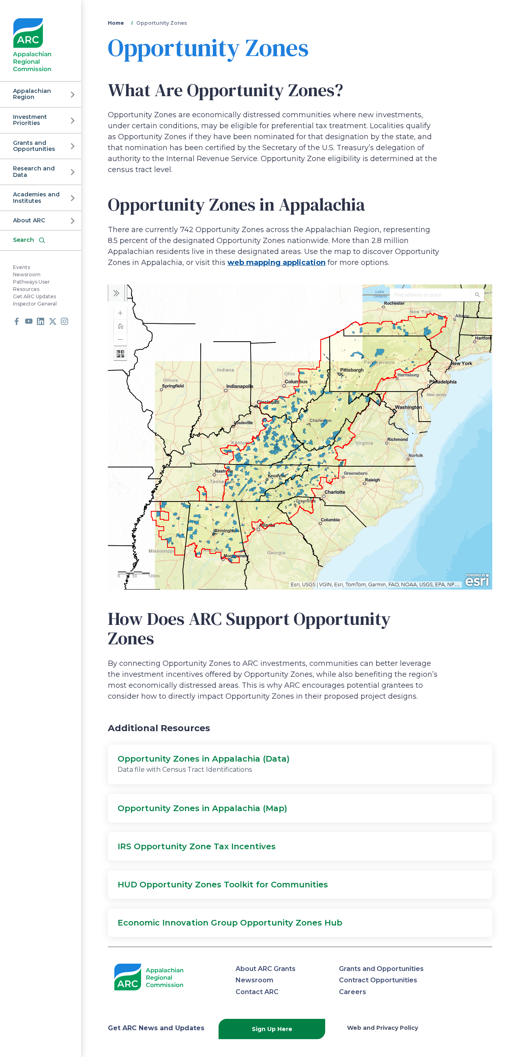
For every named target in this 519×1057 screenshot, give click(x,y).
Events (21, 267)
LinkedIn (40, 321)
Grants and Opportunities (34, 146)
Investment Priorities (30, 120)
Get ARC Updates (34, 296)
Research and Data (34, 171)
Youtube (28, 321)
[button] (300, 764)
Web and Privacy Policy (382, 1027)
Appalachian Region (32, 94)
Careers (352, 992)
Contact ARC (257, 992)
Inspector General (35, 304)
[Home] (32, 44)
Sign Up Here (272, 1029)
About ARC (29, 220)
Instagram (64, 321)
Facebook (16, 321)
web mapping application (276, 262)
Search (23, 239)
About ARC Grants (266, 969)
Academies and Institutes (36, 197)
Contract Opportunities (378, 980)
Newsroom (27, 274)
